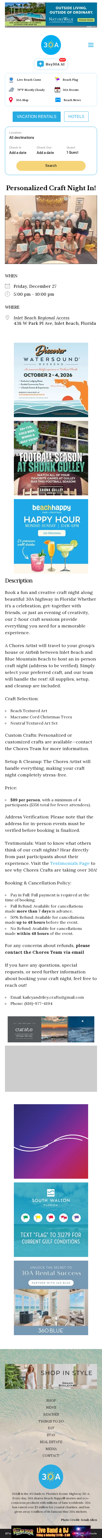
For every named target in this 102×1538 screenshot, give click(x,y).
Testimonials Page (70, 863)
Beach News (72, 100)
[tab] (37, 116)
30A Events (71, 90)
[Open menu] (91, 45)
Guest (71, 147)
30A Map (22, 100)
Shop (51, 1400)
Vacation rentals (36, 116)
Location (15, 132)
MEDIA (51, 1449)
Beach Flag (70, 79)
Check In (15, 147)
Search (51, 166)
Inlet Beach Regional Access (42, 318)
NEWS (51, 1407)
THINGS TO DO (51, 1421)
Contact (51, 1456)
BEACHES (51, 1414)
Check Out (44, 147)
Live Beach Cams (29, 79)
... (23, 152)
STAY (51, 1435)
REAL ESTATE (51, 1442)
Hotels (76, 116)
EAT (51, 1428)
